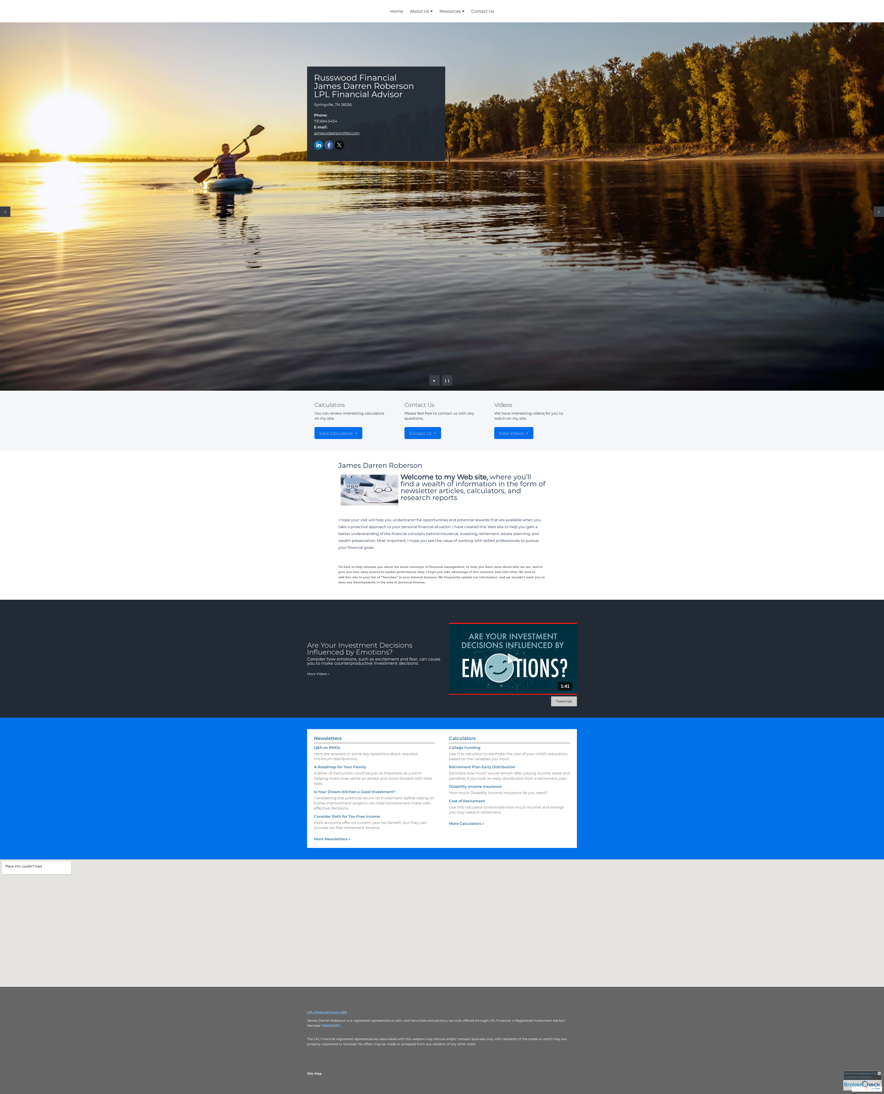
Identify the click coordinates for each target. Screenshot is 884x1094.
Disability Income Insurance (475, 786)
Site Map (314, 1073)
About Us (419, 11)
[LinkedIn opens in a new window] (318, 145)
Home (396, 11)
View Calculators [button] (336, 433)
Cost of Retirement (467, 801)
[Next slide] (879, 212)
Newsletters (328, 738)
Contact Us (482, 11)
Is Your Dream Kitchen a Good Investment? (354, 792)
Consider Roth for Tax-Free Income (347, 816)
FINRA (327, 1026)
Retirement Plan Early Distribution (482, 767)
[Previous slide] (5, 212)
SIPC (336, 1026)
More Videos (318, 673)
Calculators (462, 738)
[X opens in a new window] (339, 145)
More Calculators (466, 823)
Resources (450, 11)
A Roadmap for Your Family (340, 767)
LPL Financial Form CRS (327, 1012)
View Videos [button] (511, 433)
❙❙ (447, 380)
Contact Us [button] (420, 433)
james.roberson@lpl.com (337, 133)
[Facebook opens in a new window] (329, 145)
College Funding (464, 747)
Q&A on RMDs (327, 747)
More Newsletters (332, 839)
